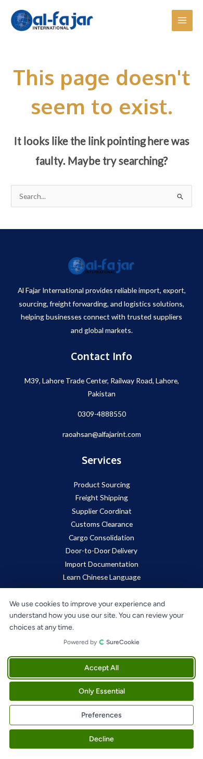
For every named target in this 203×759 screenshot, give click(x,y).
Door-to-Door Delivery (101, 550)
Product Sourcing (101, 484)
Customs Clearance (102, 524)
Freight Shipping (101, 497)
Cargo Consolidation (101, 537)
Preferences (101, 715)
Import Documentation (101, 564)
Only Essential (102, 691)
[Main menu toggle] (182, 20)
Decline (101, 739)
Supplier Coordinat (102, 511)
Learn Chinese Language (102, 576)
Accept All (101, 667)
